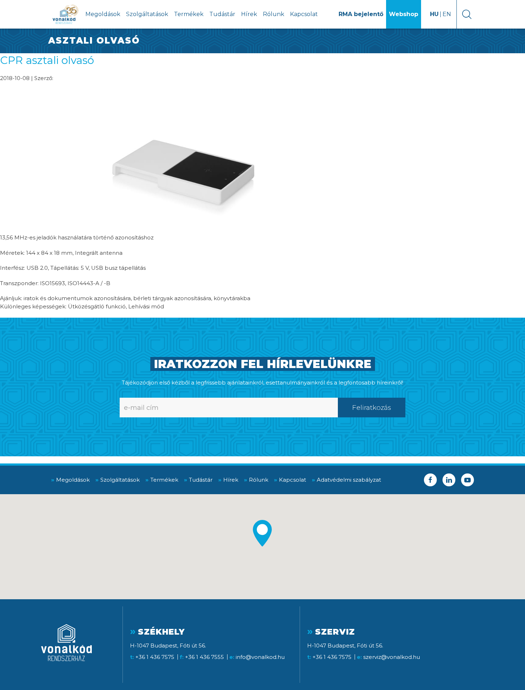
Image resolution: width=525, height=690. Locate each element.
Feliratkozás (371, 407)
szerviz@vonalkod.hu (391, 657)
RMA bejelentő (361, 14)
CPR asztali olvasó (47, 60)
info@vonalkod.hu (260, 657)
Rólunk (273, 14)
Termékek (189, 14)
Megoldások (102, 14)
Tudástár (222, 14)
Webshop (403, 14)
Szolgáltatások (147, 14)
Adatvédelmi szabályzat (349, 479)
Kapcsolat (304, 14)
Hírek (249, 14)
